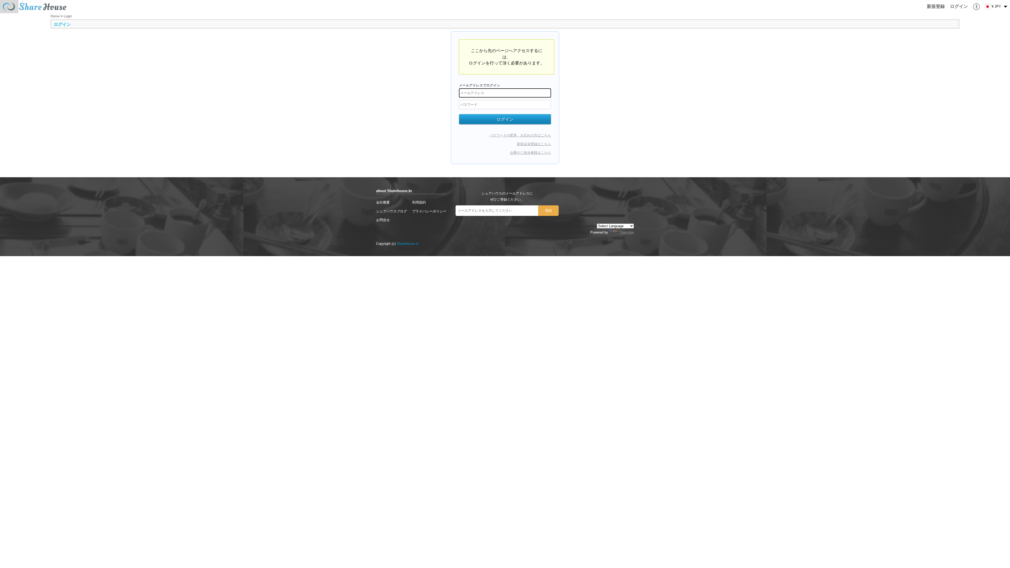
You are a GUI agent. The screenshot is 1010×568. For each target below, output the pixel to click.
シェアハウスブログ (391, 211)
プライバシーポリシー (429, 211)
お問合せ (383, 220)
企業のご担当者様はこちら (530, 153)
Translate (627, 232)
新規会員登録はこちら (534, 144)
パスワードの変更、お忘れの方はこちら (520, 135)
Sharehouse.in (407, 244)
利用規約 (419, 202)
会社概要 (383, 202)
